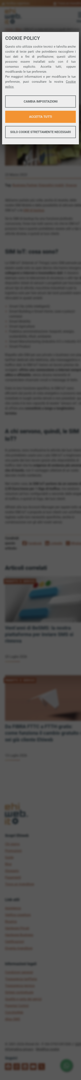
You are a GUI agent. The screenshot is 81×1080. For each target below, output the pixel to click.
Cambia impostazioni (41, 101)
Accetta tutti (40, 117)
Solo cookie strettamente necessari (40, 132)
